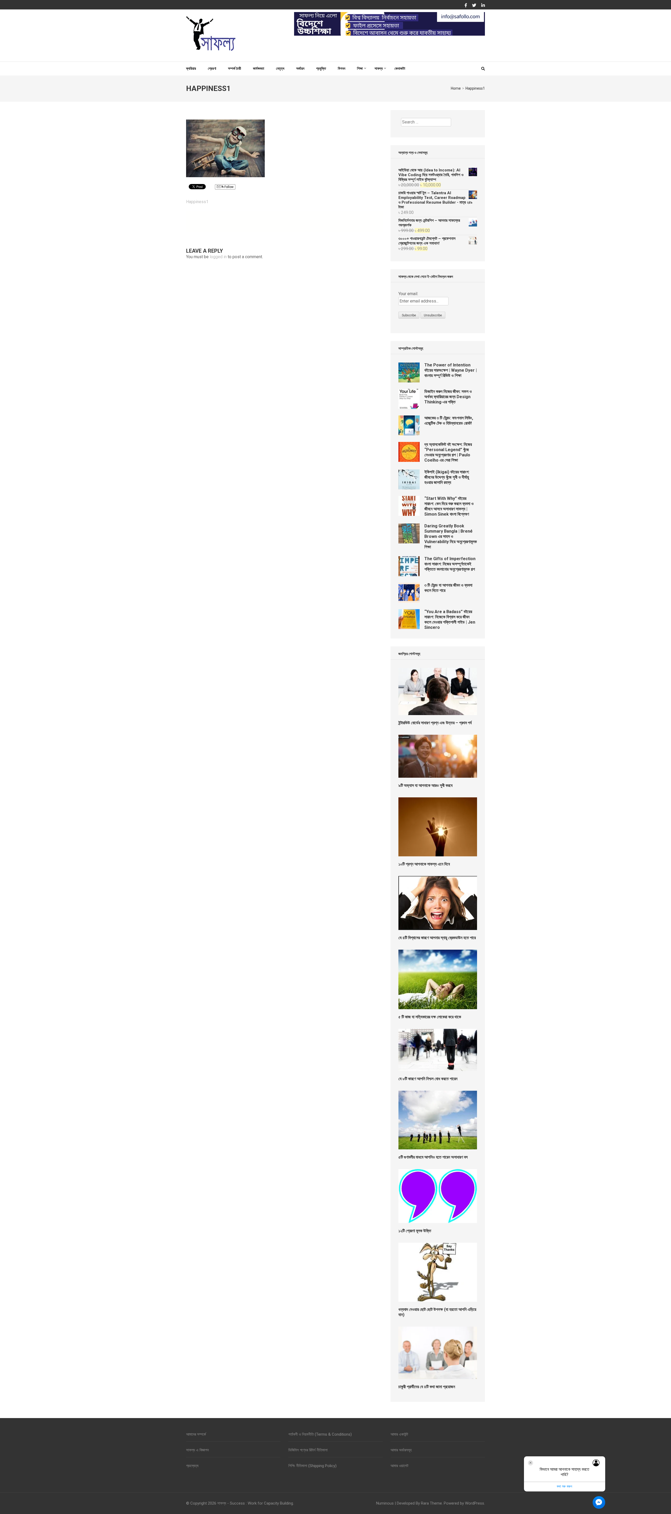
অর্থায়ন (300, 68)
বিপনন (341, 68)
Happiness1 (197, 201)
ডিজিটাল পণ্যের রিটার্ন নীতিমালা (308, 1450)
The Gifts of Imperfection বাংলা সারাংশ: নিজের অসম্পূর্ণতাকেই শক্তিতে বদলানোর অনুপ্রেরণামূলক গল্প (449, 564)
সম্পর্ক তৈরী (234, 68)
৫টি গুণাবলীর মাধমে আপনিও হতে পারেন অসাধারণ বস (433, 1157)
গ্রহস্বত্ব (192, 1465)
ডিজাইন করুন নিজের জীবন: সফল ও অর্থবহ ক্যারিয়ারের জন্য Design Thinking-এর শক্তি (448, 396)
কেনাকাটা (399, 68)
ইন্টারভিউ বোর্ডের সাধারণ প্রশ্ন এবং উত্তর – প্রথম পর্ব (435, 722)
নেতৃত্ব (280, 68)
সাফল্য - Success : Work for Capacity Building (255, 1503)
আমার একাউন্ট (399, 1434)
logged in (218, 256)
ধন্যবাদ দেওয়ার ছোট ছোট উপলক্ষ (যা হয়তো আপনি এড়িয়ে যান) (437, 1312)
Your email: (408, 293)
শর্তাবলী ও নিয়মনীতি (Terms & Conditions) (320, 1434)
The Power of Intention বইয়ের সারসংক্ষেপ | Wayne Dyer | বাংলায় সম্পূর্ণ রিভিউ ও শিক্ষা (450, 370)
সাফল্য (379, 68)
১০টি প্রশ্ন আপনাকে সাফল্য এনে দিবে (424, 864)
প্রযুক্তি (321, 68)
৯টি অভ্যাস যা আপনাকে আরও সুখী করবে (425, 785)
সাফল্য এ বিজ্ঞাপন (197, 1450)
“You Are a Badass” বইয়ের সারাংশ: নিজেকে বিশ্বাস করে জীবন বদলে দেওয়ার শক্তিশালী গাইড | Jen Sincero (449, 619)
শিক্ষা (360, 68)
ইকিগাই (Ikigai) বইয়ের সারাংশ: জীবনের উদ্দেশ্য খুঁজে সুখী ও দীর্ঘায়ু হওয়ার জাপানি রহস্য (446, 477)
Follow (229, 187)
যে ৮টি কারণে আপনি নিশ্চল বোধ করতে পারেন (427, 1078)
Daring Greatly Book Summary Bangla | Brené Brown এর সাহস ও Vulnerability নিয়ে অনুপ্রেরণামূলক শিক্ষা (450, 536)
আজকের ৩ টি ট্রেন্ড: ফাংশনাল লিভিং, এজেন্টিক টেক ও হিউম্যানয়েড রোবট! (448, 420)
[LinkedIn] (483, 5)
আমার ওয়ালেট (399, 1465)
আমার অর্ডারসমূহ (401, 1450)
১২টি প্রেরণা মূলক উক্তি (414, 1230)
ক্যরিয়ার (191, 68)
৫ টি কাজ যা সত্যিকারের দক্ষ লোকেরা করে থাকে (429, 1016)
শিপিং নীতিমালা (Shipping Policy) (312, 1465)
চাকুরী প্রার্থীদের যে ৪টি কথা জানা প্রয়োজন (426, 1386)
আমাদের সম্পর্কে (196, 1434)
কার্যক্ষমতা (258, 68)
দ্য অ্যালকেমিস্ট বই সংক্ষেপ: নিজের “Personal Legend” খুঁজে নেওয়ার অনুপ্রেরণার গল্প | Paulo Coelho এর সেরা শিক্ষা (448, 452)
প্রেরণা (212, 68)
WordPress (474, 1503)
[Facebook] (465, 5)
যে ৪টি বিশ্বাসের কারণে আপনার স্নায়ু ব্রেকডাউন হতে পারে (437, 937)
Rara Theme (431, 1503)
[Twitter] (474, 5)
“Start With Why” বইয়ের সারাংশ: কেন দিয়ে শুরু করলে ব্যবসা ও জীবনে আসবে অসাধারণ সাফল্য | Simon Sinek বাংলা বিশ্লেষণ (449, 506)
